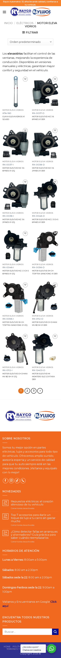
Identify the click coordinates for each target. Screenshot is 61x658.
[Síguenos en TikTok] (17, 480)
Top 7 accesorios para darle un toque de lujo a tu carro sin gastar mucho (33, 518)
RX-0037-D (38, 113)
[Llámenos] (23, 480)
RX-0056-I (8, 318)
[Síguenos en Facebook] (5, 480)
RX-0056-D (38, 267)
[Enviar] (55, 632)
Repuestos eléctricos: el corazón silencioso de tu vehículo (32, 503)
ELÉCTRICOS (25, 23)
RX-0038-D (38, 164)
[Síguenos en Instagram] (11, 480)
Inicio (8, 23)
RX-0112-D (37, 318)
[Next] (40, 391)
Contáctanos (46, 649)
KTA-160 (6, 113)
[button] (4, 12)
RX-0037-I (8, 164)
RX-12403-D (38, 370)
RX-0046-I (8, 267)
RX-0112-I (7, 370)
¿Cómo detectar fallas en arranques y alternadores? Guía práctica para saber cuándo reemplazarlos (34, 534)
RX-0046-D (38, 216)
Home (7, 646)
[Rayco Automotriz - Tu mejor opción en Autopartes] (30, 12)
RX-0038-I (8, 216)
